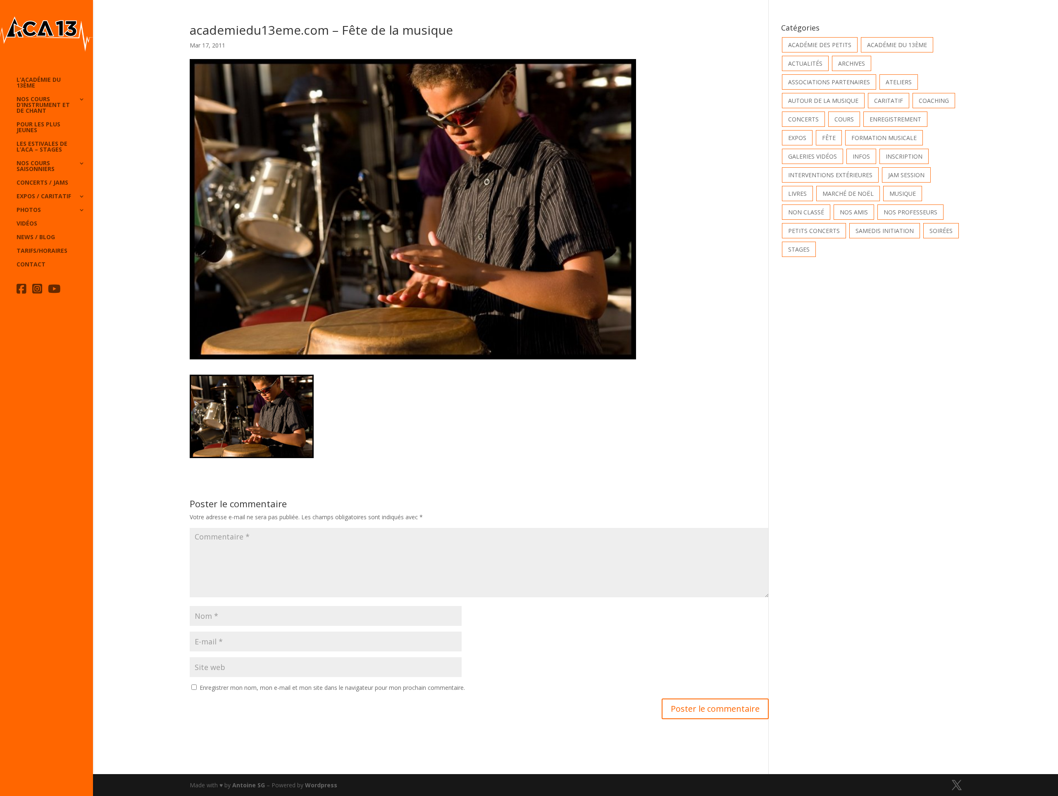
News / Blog (36, 237)
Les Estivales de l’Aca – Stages (42, 147)
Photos (29, 210)
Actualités (805, 63)
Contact (31, 264)
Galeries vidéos (812, 156)
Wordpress (321, 785)
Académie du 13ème (897, 45)
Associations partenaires (829, 82)
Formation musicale (884, 138)
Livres (797, 193)
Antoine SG (248, 785)
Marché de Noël (848, 193)
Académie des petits (819, 45)
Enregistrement (895, 119)
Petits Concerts (814, 231)
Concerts (803, 119)
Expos (797, 138)
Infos (861, 156)
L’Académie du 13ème (39, 83)
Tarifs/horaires (42, 251)
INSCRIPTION (904, 156)
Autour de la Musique (823, 101)
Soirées (941, 231)
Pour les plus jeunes (38, 127)
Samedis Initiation (884, 231)
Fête (829, 138)
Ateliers (899, 82)
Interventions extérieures (830, 175)
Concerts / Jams (42, 183)
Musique (902, 193)
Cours (844, 119)
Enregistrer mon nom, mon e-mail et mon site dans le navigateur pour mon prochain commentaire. (332, 687)
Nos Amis (854, 212)
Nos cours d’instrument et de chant (43, 105)
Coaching (934, 101)
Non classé (806, 212)
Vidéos (27, 224)
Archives (851, 63)
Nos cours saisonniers (36, 166)
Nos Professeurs (910, 212)
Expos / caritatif (44, 196)
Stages (799, 249)
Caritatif (888, 101)
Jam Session (906, 175)
